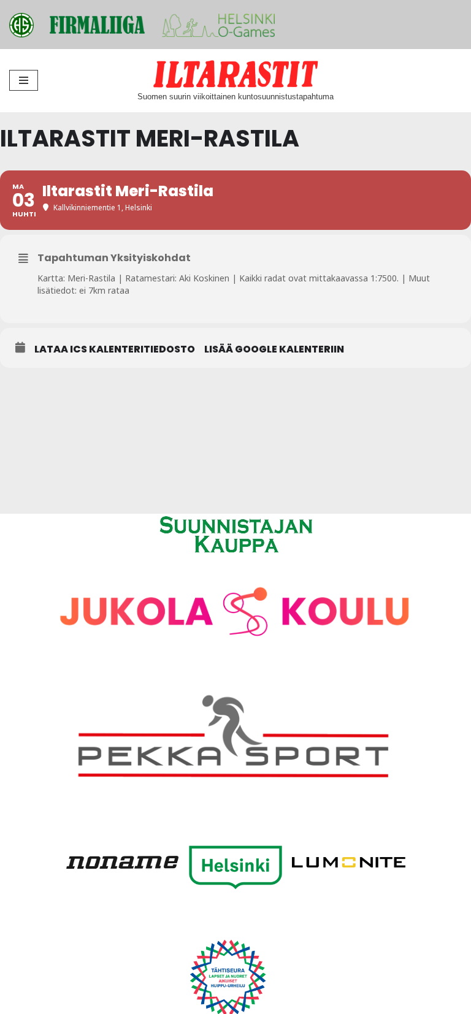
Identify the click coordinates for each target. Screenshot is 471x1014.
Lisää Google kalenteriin (274, 349)
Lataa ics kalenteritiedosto (114, 349)
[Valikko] (23, 80)
